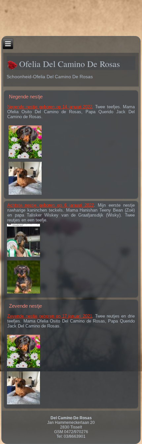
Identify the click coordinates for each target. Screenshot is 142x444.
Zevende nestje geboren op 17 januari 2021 (49, 316)
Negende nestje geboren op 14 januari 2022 (49, 106)
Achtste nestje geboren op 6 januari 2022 (50, 205)
